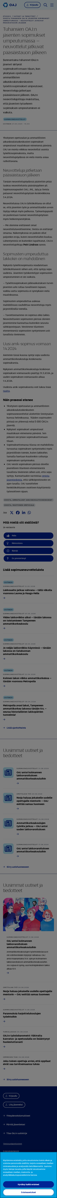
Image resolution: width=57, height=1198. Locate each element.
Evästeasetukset (28, 1192)
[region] (28, 1175)
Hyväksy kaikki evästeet (28, 1184)
